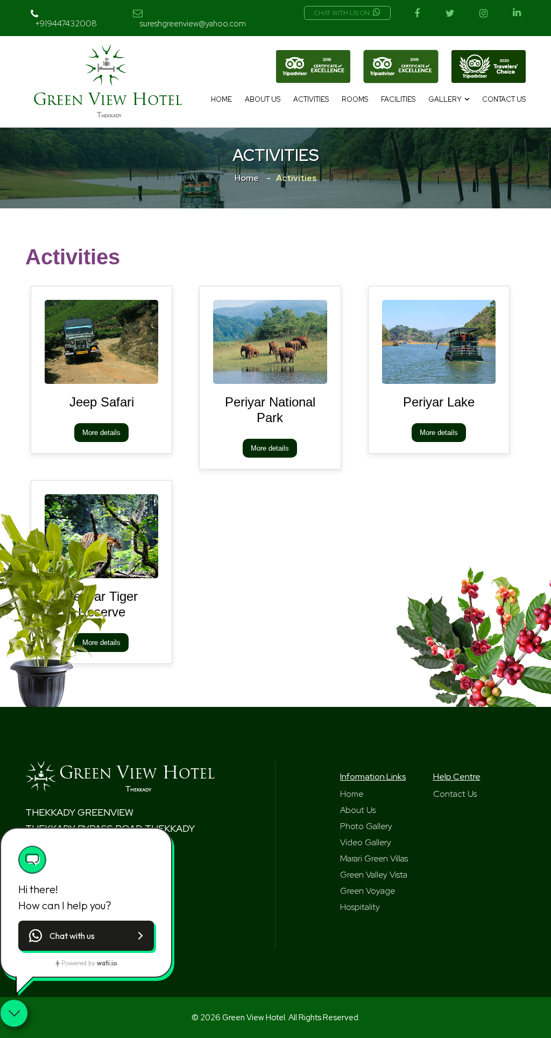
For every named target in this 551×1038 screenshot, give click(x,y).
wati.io (107, 963)
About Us (262, 99)
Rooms (355, 99)
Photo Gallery (366, 826)
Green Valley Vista (373, 874)
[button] (86, 936)
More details (101, 433)
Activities (311, 99)
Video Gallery (365, 842)
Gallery (445, 99)
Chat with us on (342, 13)
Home (221, 99)
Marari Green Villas (374, 858)
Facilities (398, 99)
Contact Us (504, 99)
